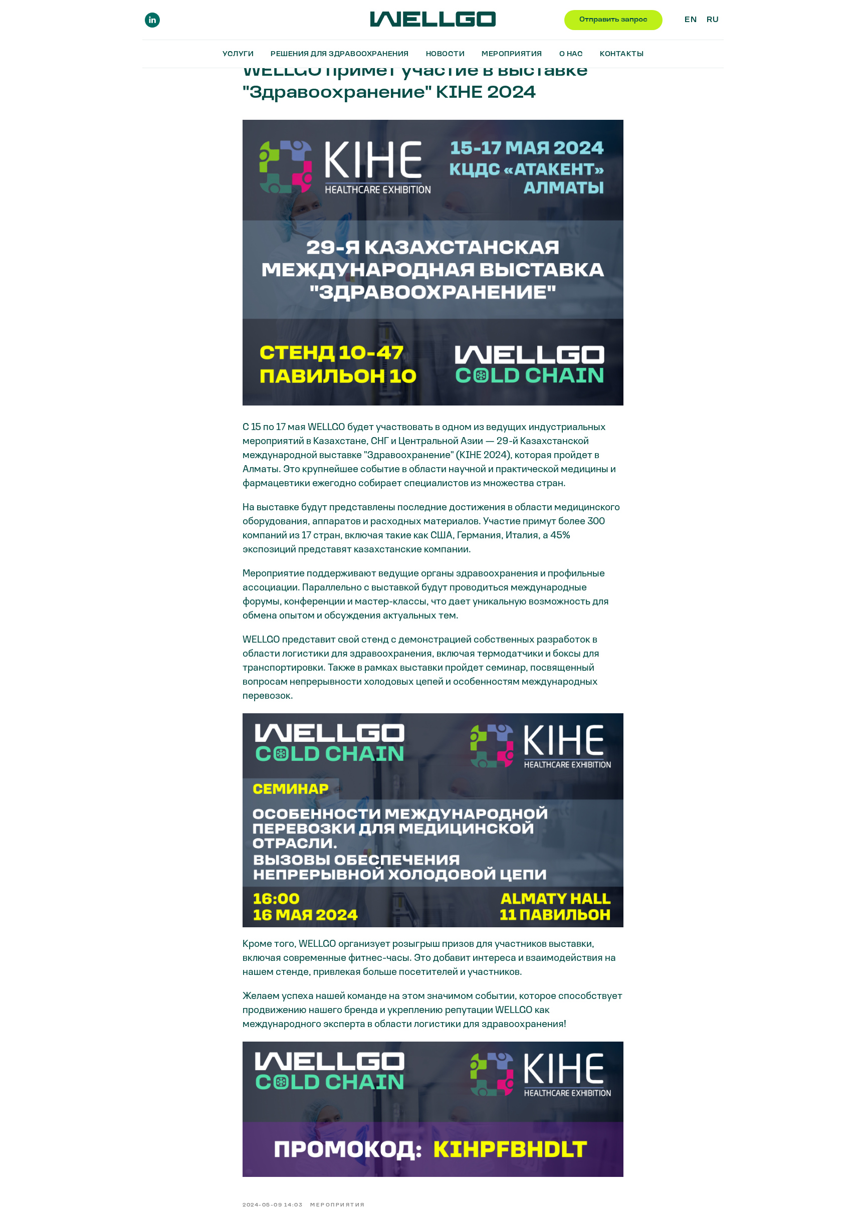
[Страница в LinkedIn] (152, 20)
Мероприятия (512, 54)
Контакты (621, 54)
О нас (571, 54)
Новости (445, 54)
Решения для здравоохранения (340, 54)
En (691, 20)
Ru (713, 20)
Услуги (238, 54)
